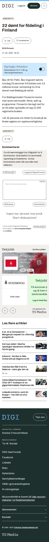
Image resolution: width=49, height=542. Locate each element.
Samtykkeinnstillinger (13, 478)
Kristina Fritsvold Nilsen (15, 433)
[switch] (42, 69)
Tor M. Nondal (9, 443)
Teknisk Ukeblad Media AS (26, 528)
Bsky (4, 468)
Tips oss (40, 417)
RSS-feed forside (11, 452)
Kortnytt (8, 19)
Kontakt (6, 517)
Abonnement (9, 509)
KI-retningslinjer (10, 489)
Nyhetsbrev (8, 473)
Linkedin (6, 462)
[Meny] (44, 6)
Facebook (7, 457)
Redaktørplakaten (25, 500)
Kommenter (24, 41)
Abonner (33, 6)
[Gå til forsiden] (8, 6)
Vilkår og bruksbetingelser (16, 484)
